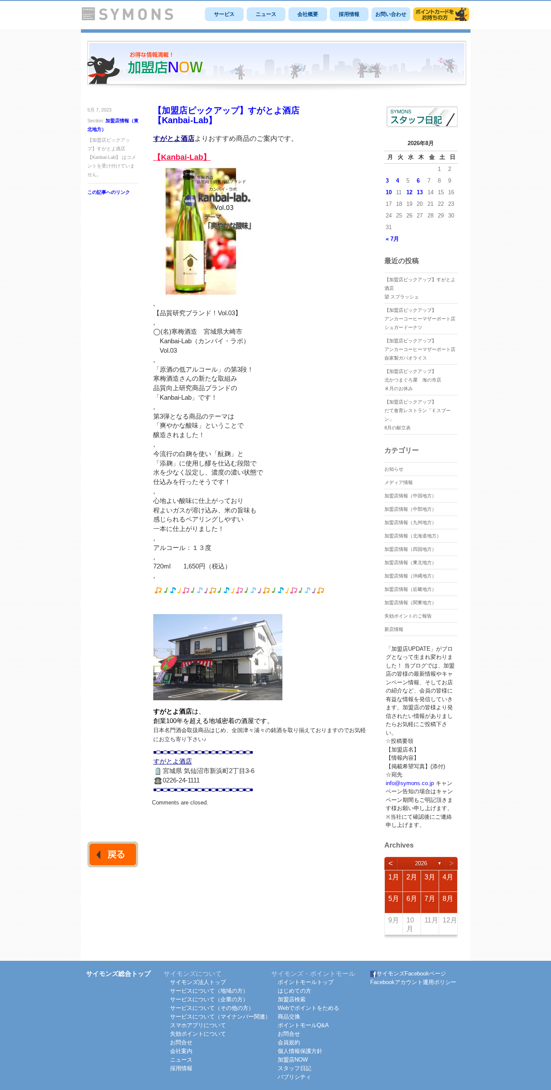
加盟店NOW (293, 1059)
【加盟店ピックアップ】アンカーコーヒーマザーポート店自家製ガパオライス (419, 349)
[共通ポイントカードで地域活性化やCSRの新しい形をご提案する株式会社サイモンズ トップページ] (127, 18)
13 (420, 192)
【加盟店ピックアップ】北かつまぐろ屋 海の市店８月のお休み (412, 380)
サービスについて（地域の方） (209, 991)
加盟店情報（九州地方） (410, 522)
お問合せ (181, 1042)
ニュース (266, 14)
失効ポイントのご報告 (408, 615)
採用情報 (349, 14)
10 (389, 192)
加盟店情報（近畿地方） (410, 589)
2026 (421, 863)
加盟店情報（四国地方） (410, 549)
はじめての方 (294, 991)
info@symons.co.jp (410, 783)
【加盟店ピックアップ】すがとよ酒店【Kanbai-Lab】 (226, 115)
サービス (224, 14)
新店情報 (393, 629)
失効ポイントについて (198, 1034)
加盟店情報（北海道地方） (412, 535)
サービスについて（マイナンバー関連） (220, 1016)
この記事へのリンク (108, 192)
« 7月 (392, 239)
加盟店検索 (292, 999)
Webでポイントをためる (308, 1008)
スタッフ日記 (294, 1068)
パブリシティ (294, 1077)
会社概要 (307, 14)
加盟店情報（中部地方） (410, 509)
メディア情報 (398, 482)
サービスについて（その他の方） (212, 1008)
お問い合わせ (390, 14)
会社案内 (181, 1051)
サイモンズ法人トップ (198, 982)
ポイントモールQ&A (303, 1025)
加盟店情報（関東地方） (410, 602)
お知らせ (393, 469)
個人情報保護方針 (300, 1051)
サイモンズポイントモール (441, 14)
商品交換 (289, 1016)
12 (409, 192)
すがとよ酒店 (174, 138)
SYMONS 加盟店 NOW (276, 66)
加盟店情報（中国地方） (410, 495)
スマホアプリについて (198, 1025)
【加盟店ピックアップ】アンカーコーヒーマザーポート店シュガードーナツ (419, 318)
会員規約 (289, 1042)
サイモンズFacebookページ (411, 973)
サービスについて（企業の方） (209, 999)
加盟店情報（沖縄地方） (410, 575)
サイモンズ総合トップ (118, 973)
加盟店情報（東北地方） (410, 562)
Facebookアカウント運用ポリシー (413, 982)
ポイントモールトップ (306, 982)
